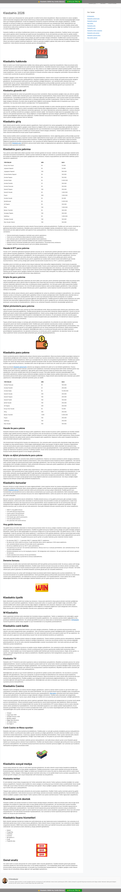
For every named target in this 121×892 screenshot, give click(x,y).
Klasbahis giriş (92, 3)
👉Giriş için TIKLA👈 (73, 1)
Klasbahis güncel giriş (93, 18)
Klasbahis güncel (92, 21)
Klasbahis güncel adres (93, 35)
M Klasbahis (90, 16)
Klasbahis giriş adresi (93, 33)
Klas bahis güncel (92, 37)
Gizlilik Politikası (112, 3)
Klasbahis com (91, 28)
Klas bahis (102, 3)
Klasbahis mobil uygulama (94, 30)
